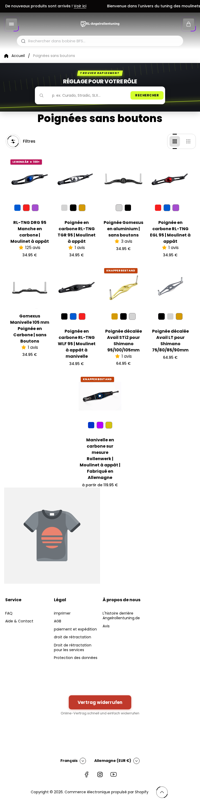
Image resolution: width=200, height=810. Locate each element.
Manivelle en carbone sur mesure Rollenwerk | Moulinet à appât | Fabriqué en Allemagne (100, 459)
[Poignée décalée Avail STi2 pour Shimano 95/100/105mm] (123, 287)
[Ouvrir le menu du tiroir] (11, 24)
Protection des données (75, 657)
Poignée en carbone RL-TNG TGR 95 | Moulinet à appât (77, 231)
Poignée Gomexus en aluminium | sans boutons (123, 228)
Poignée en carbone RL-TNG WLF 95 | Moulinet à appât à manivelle (77, 343)
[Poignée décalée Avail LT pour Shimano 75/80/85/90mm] (170, 287)
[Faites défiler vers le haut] (162, 792)
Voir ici (74, 6)
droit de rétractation (72, 637)
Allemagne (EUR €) (112, 760)
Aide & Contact (19, 621)
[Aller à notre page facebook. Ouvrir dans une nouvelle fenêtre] (86, 774)
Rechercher (147, 95)
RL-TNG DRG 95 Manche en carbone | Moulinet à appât (29, 231)
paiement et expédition (75, 629)
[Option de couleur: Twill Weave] (108, 425)
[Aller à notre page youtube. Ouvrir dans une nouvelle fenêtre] (113, 774)
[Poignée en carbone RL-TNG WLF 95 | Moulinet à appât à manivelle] (76, 287)
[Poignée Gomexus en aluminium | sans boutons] (123, 178)
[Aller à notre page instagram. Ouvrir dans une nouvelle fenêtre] (100, 774)
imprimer (62, 613)
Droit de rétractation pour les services (72, 647)
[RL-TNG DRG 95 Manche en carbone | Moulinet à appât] (29, 178)
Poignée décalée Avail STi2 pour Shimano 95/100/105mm (123, 340)
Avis (106, 626)
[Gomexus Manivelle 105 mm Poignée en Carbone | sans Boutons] (29, 287)
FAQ (8, 613)
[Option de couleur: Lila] (35, 207)
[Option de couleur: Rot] (26, 207)
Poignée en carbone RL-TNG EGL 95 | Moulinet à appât (170, 231)
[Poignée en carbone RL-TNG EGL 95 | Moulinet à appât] (170, 178)
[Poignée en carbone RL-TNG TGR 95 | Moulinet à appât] (76, 178)
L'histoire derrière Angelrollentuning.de (121, 616)
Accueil (18, 56)
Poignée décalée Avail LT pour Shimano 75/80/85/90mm (170, 340)
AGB (57, 621)
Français (69, 760)
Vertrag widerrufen (100, 702)
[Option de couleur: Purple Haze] (100, 425)
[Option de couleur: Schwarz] (73, 207)
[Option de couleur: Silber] (119, 207)
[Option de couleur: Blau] (167, 207)
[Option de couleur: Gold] (82, 207)
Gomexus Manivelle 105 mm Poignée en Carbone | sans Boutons (29, 328)
